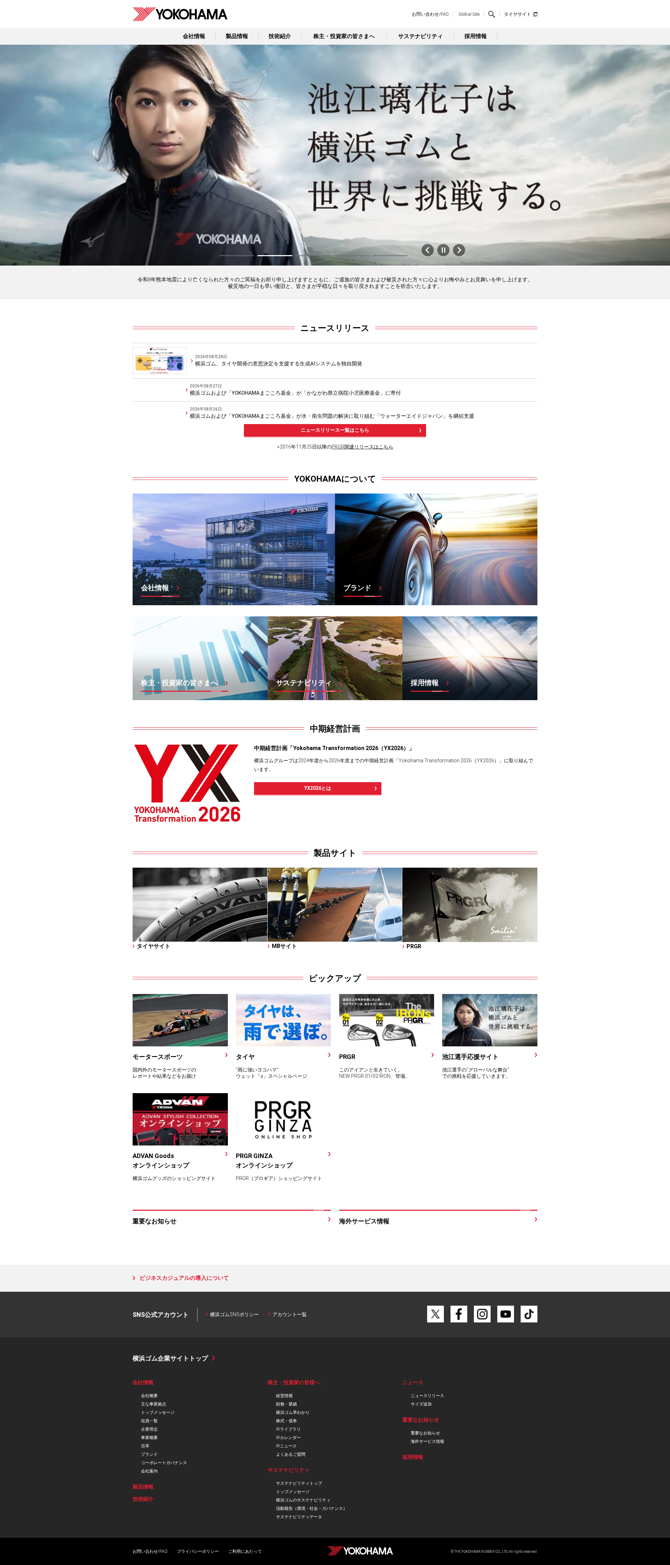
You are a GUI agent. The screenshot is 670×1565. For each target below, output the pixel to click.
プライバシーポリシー (198, 1551)
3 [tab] (313, 255)
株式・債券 (286, 1420)
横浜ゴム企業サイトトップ (170, 1358)
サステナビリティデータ (299, 1516)
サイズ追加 (421, 1404)
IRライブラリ (288, 1429)
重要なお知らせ (425, 1433)
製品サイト (335, 853)
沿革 (145, 1446)
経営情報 (284, 1395)
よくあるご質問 (290, 1454)
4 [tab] (351, 255)
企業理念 (149, 1429)
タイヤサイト (517, 14)
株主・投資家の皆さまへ (344, 36)
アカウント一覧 (290, 1314)
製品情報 (237, 36)
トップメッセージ (157, 1412)
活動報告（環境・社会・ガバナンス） (311, 1508)
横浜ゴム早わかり (293, 1412)
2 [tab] (275, 255)
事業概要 (149, 1437)
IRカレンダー (288, 1437)
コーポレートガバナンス (164, 1462)
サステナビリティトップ (299, 1483)
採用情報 (475, 36)
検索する (491, 14)
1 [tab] (236, 255)
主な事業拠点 (153, 1404)
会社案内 (149, 1471)
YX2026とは (317, 788)
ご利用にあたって (245, 1551)
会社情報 (194, 36)
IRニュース (286, 1446)
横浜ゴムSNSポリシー (234, 1314)
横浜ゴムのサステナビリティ (303, 1500)
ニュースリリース (335, 328)
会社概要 (149, 1395)
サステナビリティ (420, 36)
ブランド (149, 1454)
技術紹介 (280, 36)
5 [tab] (390, 255)
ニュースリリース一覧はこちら (335, 430)
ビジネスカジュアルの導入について (184, 1278)
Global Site (469, 14)
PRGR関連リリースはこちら (362, 447)
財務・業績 (286, 1404)
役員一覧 (149, 1420)
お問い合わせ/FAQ (430, 14)
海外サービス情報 (427, 1441)
